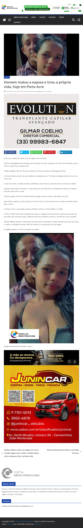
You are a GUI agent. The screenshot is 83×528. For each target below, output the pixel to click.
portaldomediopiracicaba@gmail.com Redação (37, 91)
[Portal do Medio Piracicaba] (4, 19)
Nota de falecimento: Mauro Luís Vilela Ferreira (63, 451)
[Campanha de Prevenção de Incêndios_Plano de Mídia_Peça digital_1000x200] (41, 351)
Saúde (61, 17)
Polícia (42, 17)
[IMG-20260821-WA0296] (41, 366)
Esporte (17, 22)
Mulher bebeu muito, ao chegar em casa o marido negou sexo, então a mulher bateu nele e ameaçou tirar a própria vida (21, 453)
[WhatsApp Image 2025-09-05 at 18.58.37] (41, 95)
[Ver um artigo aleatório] (78, 19)
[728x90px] (51, 6)
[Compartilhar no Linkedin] (66, 152)
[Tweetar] (24, 152)
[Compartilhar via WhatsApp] (36, 152)
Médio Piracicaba (21, 17)
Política (52, 17)
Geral (33, 17)
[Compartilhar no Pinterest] (49, 152)
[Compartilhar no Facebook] (10, 152)
